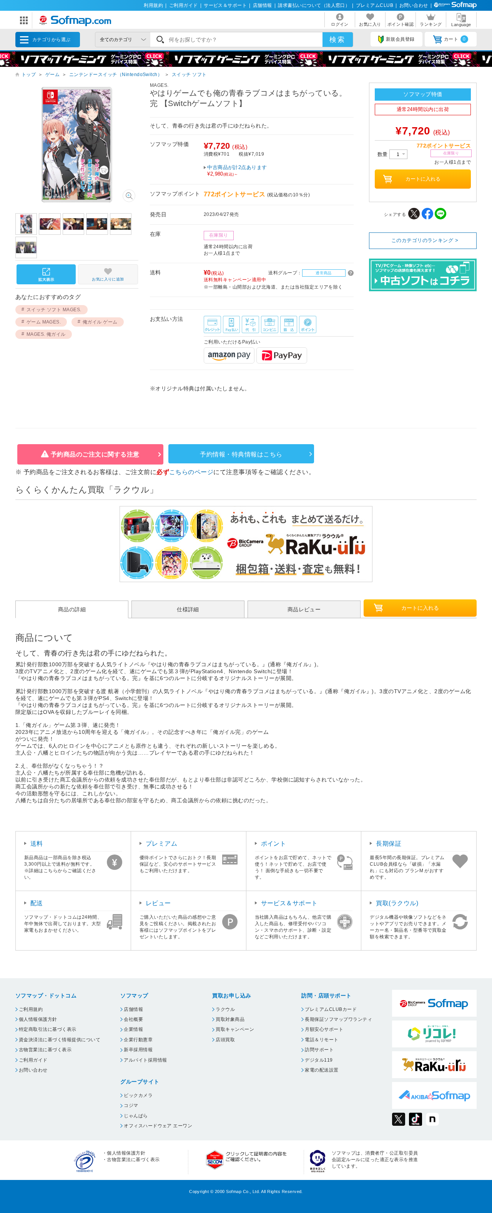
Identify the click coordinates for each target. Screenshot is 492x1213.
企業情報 (133, 1029)
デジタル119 (318, 1060)
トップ (29, 74)
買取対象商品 (230, 1019)
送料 (36, 843)
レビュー (158, 903)
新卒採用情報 (138, 1049)
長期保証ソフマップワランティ (338, 1019)
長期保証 (388, 843)
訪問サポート (319, 1049)
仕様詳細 (188, 609)
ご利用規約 (31, 1009)
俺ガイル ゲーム (100, 322)
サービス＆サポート (225, 5)
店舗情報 (262, 5)
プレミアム (161, 843)
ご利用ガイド (183, 5)
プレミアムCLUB (374, 5)
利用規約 (153, 5)
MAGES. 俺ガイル (46, 334)
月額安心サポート (324, 1029)
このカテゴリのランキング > (425, 240)
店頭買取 (225, 1039)
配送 (36, 903)
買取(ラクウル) (397, 903)
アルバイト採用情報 (145, 1060)
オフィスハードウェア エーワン (158, 1125)
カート (455, 39)
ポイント (273, 843)
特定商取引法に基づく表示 (47, 1029)
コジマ (131, 1105)
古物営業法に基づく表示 (45, 1049)
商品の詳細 (72, 609)
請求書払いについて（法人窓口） (314, 5)
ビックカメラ (138, 1095)
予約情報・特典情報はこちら (241, 454)
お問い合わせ (413, 5)
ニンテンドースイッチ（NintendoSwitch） (115, 74)
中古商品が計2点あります (237, 170)
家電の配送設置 (321, 1070)
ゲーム (52, 74)
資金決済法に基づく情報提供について (59, 1039)
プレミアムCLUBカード (331, 1009)
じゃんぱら (136, 1115)
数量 (383, 154)
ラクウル (225, 1009)
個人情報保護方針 (38, 1019)
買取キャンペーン (235, 1029)
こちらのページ (191, 472)
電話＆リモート (321, 1039)
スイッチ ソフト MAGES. (54, 309)
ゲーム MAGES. (44, 322)
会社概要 (133, 1019)
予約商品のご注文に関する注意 (95, 454)
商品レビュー (304, 609)
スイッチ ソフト (189, 74)
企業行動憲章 (138, 1039)
